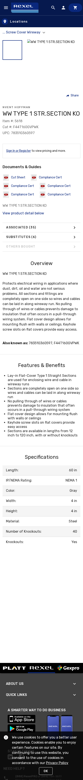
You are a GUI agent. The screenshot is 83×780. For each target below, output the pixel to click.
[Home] (26, 8)
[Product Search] (53, 8)
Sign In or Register (18, 151)
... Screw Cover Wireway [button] (22, 32)
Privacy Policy (57, 763)
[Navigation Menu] (6, 8)
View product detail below (23, 213)
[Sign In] (63, 8)
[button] (12, 50)
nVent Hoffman (16, 107)
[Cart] (75, 7)
